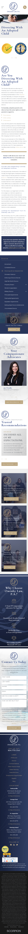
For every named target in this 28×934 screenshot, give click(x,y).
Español (14, 778)
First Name (6, 677)
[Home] (13, 7)
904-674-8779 (14, 821)
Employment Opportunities (14, 775)
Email (4, 691)
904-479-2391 (14, 835)
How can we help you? (10, 700)
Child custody (7, 118)
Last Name (6, 681)
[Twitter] (17, 845)
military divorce (19, 147)
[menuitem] (14, 264)
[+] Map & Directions (14, 796)
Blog (14, 781)
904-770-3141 (14, 750)
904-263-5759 (14, 807)
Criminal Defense (14, 763)
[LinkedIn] (14, 845)
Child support (7, 120)
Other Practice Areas (14, 766)
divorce (4, 177)
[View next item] (16, 58)
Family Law (14, 757)
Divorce (14, 760)
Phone (4, 686)
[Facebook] (11, 845)
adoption (21, 94)
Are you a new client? (10, 696)
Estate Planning (14, 769)
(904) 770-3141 (7, 157)
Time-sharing (6, 115)
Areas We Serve (13, 772)
